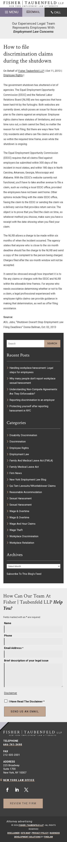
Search (52, 344)
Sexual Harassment (20, 498)
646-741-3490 (12, 744)
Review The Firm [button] (23, 803)
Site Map (25, 833)
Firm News (15, 473)
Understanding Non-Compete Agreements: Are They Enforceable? (33, 391)
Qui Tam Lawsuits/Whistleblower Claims (32, 485)
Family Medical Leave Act (24, 466)
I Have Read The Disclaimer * (27, 701)
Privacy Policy (40, 833)
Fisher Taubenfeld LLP (31, 70)
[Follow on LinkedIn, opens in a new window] (17, 790)
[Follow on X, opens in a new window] (26, 790)
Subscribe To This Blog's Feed (24, 573)
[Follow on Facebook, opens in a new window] (7, 790)
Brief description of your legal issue (26, 660)
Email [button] (35, 12)
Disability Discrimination (23, 435)
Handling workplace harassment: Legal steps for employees (31, 370)
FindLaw (48, 837)
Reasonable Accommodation (25, 492)
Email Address (13, 648)
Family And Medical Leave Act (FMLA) (31, 460)
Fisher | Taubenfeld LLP (31, 825)
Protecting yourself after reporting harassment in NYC (28, 408)
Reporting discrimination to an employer (32, 399)
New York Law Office (19, 780)
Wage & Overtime (19, 511)
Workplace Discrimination (23, 536)
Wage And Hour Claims (22, 523)
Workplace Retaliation (21, 542)
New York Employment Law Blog (27, 479)
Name (7, 623)
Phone (8, 635)
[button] (11, 11)
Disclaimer (10, 693)
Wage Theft (16, 530)
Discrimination (17, 441)
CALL (57, 12)
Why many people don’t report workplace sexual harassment (32, 380)
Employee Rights (13, 75)
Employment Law (19, 454)
